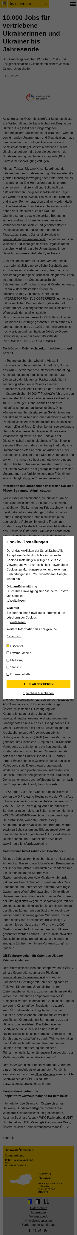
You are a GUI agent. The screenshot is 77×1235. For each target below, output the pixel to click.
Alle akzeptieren (38, 684)
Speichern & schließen (38, 693)
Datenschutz (14, 636)
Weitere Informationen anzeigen (29, 629)
